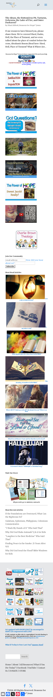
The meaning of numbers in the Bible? (32, 381)
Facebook (21, 668)
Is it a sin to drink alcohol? (33, 299)
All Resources (26, 664)
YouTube (32, 668)
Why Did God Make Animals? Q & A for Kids (25, 532)
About (15, 664)
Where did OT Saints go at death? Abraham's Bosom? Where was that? (26, 410)
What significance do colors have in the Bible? (26, 354)
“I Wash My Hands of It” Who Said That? (24, 528)
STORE (22, 671)
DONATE (13, 671)
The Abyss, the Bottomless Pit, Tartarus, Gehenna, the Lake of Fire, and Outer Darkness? (26, 20)
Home (8, 664)
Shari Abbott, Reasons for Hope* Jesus (24, 25)
